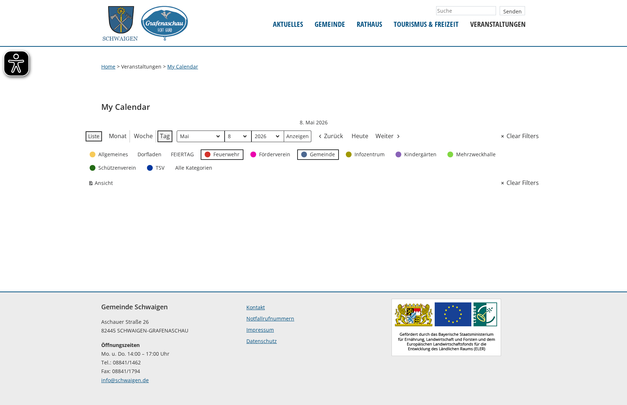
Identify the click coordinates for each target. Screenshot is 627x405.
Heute (360, 136)
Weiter (385, 136)
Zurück (333, 136)
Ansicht (102, 184)
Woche (143, 136)
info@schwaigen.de (125, 380)
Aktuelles (288, 24)
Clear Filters (523, 136)
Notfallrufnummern (270, 318)
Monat (118, 136)
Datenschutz (261, 341)
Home (108, 66)
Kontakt (255, 307)
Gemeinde (330, 24)
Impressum (260, 329)
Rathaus (369, 24)
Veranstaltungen (498, 24)
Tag (165, 136)
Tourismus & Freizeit (426, 24)
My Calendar (182, 66)
